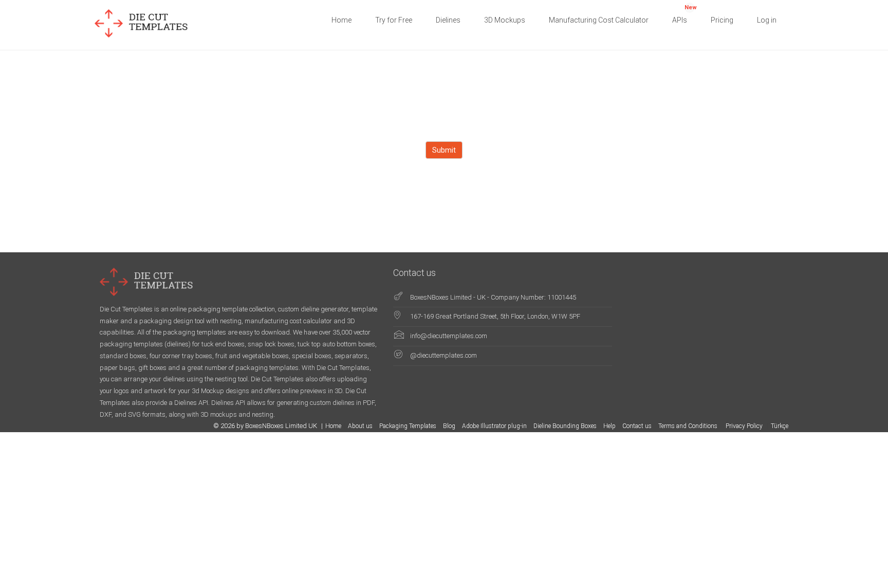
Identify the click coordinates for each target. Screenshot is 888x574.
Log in (766, 20)
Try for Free (393, 20)
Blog (449, 426)
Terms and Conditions (688, 426)
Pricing (722, 20)
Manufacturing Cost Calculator (599, 20)
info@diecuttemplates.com (448, 336)
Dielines (448, 20)
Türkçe (779, 426)
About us (360, 426)
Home (341, 20)
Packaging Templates (407, 426)
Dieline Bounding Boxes (565, 426)
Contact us (637, 426)
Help (609, 426)
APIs (684, 14)
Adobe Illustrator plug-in (494, 426)
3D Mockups (504, 20)
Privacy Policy (745, 426)
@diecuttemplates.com (443, 355)
